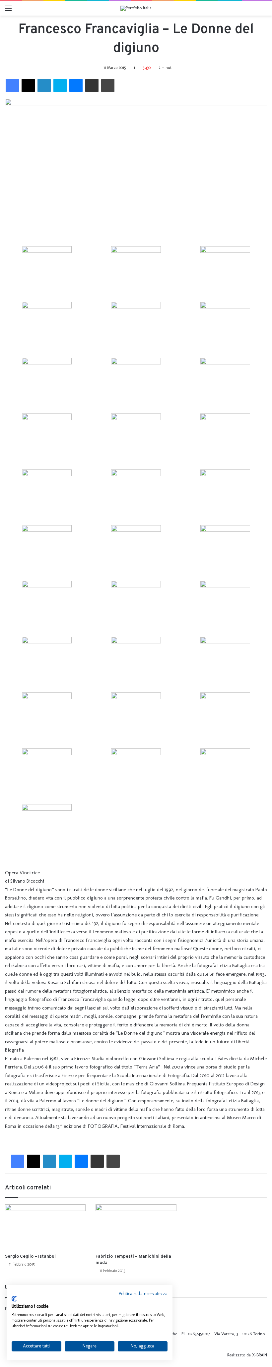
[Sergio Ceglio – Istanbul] (45, 1227)
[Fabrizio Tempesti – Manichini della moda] (136, 1227)
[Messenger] (76, 85)
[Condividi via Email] (92, 85)
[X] (28, 85)
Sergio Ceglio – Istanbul (30, 1256)
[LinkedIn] (44, 85)
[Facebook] (12, 85)
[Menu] (8, 10)
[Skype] (60, 85)
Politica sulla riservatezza (143, 1293)
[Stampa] (107, 85)
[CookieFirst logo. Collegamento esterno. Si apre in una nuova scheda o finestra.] (14, 1299)
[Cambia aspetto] (263, 10)
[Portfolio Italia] (136, 8)
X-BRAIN (259, 1354)
